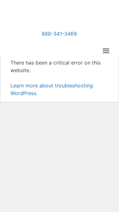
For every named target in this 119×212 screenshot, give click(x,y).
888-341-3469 (59, 34)
